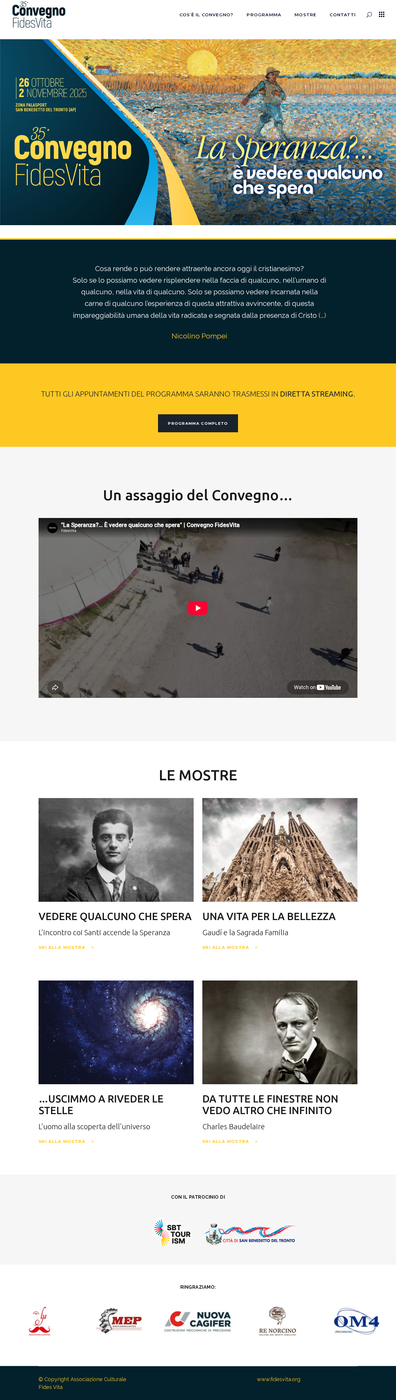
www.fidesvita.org (278, 1379)
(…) (322, 315)
